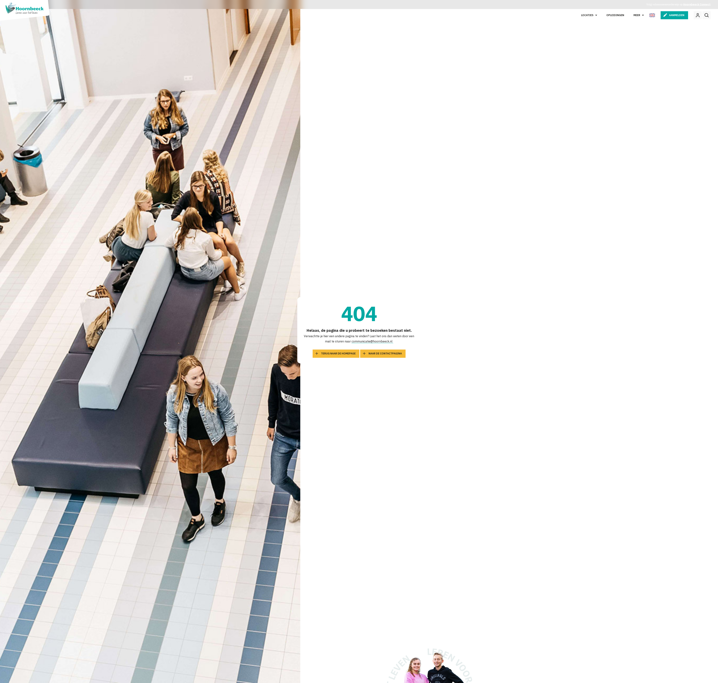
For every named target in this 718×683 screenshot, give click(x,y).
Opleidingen (615, 15)
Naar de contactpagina (385, 353)
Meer (636, 15)
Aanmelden (676, 15)
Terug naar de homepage (338, 353)
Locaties (587, 15)
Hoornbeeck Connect (697, 4)
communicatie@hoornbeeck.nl (372, 341)
